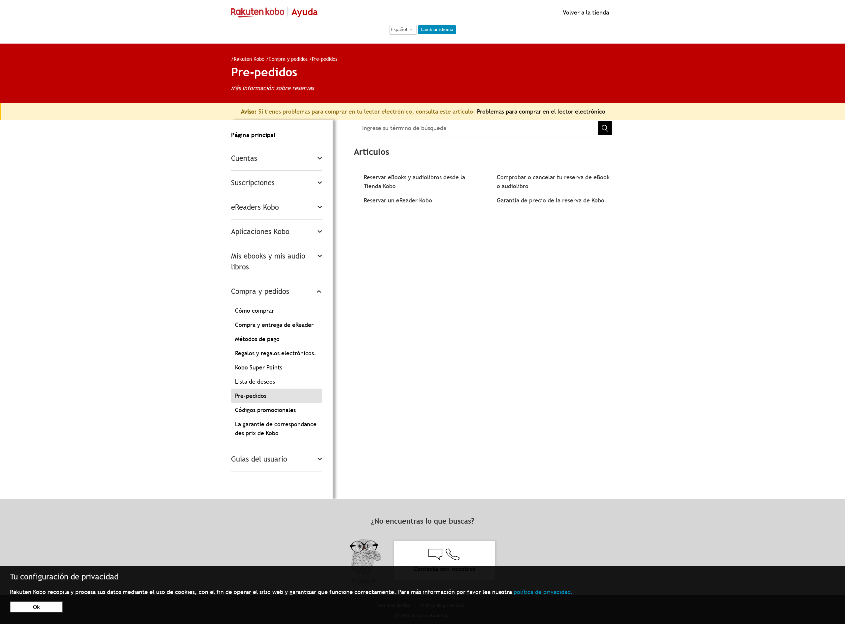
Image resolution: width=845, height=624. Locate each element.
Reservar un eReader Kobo (398, 200)
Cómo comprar (254, 310)
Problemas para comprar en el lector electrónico (541, 111)
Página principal (253, 135)
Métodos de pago (257, 339)
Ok (36, 607)
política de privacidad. (543, 592)
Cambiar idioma (437, 29)
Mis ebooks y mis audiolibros (268, 261)
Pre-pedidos (324, 58)
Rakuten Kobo (249, 58)
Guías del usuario (259, 459)
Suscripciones (253, 182)
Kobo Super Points (258, 367)
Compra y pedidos (288, 58)
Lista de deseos (255, 381)
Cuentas (244, 158)
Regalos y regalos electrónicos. (275, 353)
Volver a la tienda (585, 12)
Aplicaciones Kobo (260, 231)
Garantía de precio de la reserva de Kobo (550, 200)
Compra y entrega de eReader (274, 325)
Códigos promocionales (265, 410)
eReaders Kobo (255, 207)
